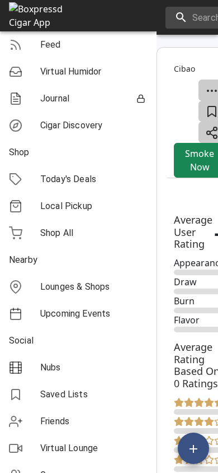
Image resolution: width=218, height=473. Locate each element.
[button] (78, 44)
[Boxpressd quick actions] (193, 448)
